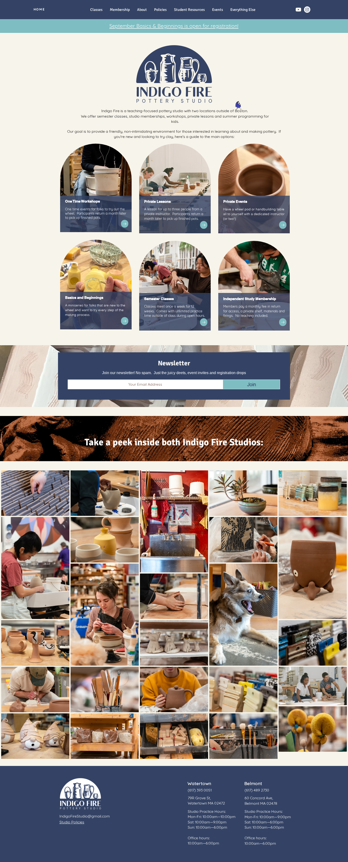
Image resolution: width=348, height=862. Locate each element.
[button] (243, 10)
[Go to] (124, 224)
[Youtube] (298, 9)
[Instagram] (307, 9)
